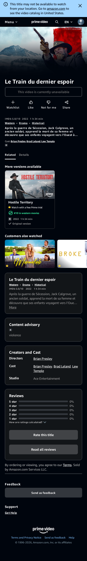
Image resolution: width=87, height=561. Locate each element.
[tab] (10, 154)
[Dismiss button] (80, 5)
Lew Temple (48, 141)
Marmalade (30, 254)
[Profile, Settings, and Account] (80, 22)
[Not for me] (48, 102)
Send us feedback (55, 537)
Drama (23, 123)
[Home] (40, 22)
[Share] (66, 102)
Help (71, 537)
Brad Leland (33, 141)
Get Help (11, 512)
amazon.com (56, 8)
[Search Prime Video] (56, 22)
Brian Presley (18, 141)
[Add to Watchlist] (12, 102)
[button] (27, 422)
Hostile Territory (30, 185)
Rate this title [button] (43, 435)
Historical (38, 123)
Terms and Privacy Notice (26, 537)
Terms (67, 465)
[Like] (30, 102)
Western (10, 123)
